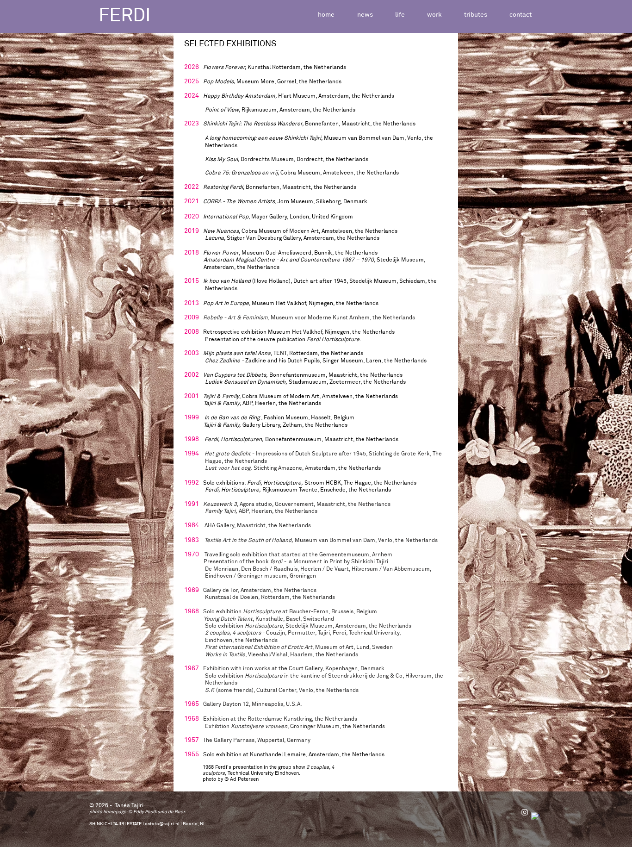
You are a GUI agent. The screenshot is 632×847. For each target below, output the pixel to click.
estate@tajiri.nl (162, 824)
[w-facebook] (535, 816)
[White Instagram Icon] (524, 812)
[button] (400, 15)
